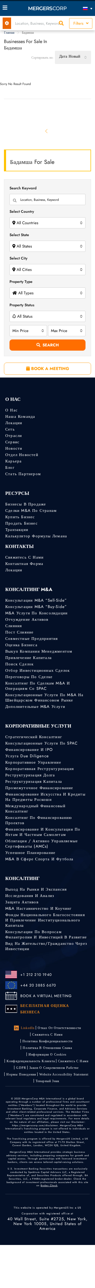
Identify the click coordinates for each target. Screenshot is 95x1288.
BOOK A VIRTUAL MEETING (46, 995)
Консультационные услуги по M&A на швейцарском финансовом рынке (44, 697)
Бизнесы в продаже (25, 504)
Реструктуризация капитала (33, 781)
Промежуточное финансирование (39, 787)
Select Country (22, 211)
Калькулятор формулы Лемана (36, 536)
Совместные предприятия (31, 638)
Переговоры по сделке (29, 676)
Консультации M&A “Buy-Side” (36, 606)
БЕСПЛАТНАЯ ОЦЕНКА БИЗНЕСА (44, 1009)
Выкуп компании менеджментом (38, 651)
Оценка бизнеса (21, 645)
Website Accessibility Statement (63, 1074)
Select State (19, 234)
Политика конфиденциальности (47, 1041)
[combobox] (73, 57)
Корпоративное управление (33, 762)
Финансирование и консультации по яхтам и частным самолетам (42, 832)
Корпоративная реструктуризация (39, 768)
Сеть (10, 429)
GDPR (21, 1068)
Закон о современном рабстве (54, 1068)
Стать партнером (23, 474)
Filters (79, 23)
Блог (10, 467)
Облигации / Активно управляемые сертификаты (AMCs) (41, 843)
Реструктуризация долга (30, 775)
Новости (13, 448)
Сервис (12, 442)
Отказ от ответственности (59, 1028)
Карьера (13, 461)
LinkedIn (28, 1028)
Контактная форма (24, 563)
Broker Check (49, 1185)
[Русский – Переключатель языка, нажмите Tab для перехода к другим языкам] (81, 8)
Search (50, 345)
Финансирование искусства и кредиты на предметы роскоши (45, 797)
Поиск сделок (19, 664)
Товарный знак (48, 1081)
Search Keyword (23, 188)
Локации (13, 423)
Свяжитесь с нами (24, 557)
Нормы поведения (21, 1074)
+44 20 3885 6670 (38, 985)
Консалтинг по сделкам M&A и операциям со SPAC (37, 686)
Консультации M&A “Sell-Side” (36, 600)
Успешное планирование (30, 852)
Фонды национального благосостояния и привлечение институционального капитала (45, 920)
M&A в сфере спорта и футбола (39, 859)
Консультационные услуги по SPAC (41, 743)
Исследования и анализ (29, 895)
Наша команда (20, 416)
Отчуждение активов (27, 619)
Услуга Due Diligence (27, 756)
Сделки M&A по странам (31, 510)
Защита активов (22, 902)
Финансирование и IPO (29, 749)
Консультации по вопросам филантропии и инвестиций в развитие (46, 934)
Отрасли (13, 435)
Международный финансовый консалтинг (35, 808)
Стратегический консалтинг (33, 736)
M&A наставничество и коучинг (38, 908)
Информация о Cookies (47, 1054)
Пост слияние (19, 632)
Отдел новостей (21, 454)
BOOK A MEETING (49, 368)
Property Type (21, 281)
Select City (18, 258)
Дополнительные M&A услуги (35, 706)
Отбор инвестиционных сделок (37, 670)
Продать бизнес (21, 523)
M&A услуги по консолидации (36, 613)
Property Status (22, 305)
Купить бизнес (20, 517)
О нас (11, 410)
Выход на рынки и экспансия (36, 889)
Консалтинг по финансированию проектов (38, 820)
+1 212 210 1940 (36, 974)
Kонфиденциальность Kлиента (31, 1061)
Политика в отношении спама (47, 1048)
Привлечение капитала (28, 657)
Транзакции (16, 529)
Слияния (13, 625)
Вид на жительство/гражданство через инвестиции (46, 946)
